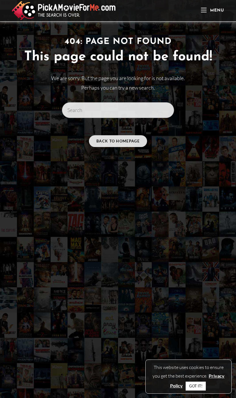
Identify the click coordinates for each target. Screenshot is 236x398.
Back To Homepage (118, 141)
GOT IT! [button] (195, 386)
